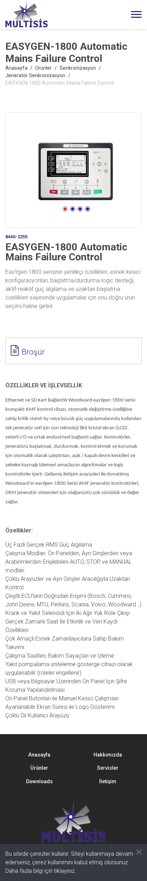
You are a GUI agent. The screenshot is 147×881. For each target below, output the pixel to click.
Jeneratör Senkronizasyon (35, 75)
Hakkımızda (107, 755)
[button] (65, 209)
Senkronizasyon (78, 68)
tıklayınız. (65, 870)
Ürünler (43, 68)
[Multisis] (26, 14)
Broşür (33, 351)
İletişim (107, 782)
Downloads (39, 782)
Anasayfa (16, 68)
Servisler (107, 768)
